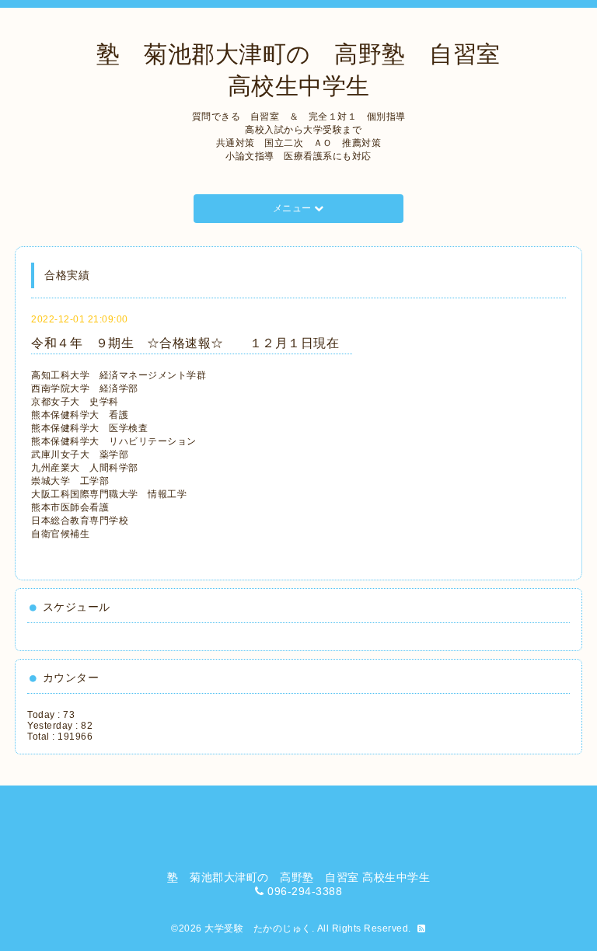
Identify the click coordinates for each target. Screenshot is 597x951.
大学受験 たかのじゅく (258, 928)
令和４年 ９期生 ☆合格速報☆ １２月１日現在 (191, 343)
